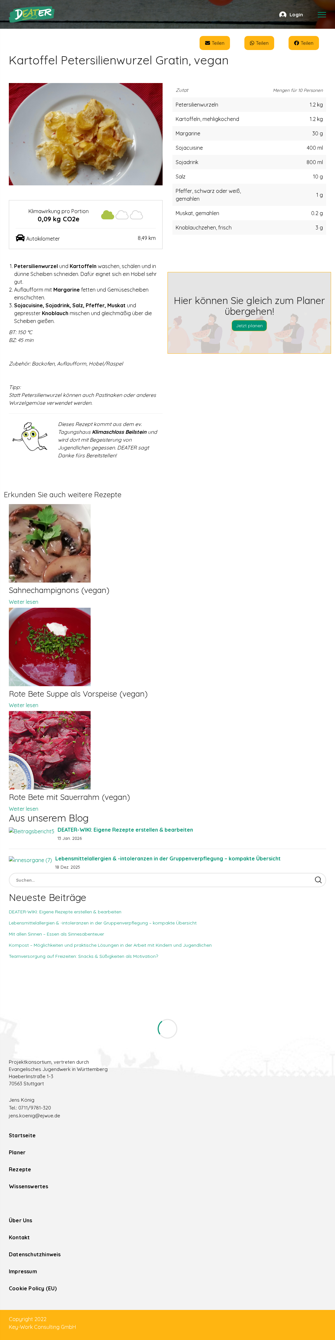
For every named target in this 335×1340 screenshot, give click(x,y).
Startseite (22, 1135)
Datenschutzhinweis (35, 1254)
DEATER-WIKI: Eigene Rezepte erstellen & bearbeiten (125, 829)
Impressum (23, 1271)
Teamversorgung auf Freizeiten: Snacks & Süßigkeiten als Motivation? (83, 956)
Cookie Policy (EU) (33, 1288)
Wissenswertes (28, 1186)
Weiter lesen (23, 602)
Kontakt (19, 1237)
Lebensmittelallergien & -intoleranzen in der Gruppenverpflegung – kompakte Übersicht (168, 858)
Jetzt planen (249, 326)
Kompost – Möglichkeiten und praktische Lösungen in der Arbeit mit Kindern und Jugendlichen (110, 945)
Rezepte (20, 1169)
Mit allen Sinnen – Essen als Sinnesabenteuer (56, 934)
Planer (17, 1152)
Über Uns (20, 1220)
